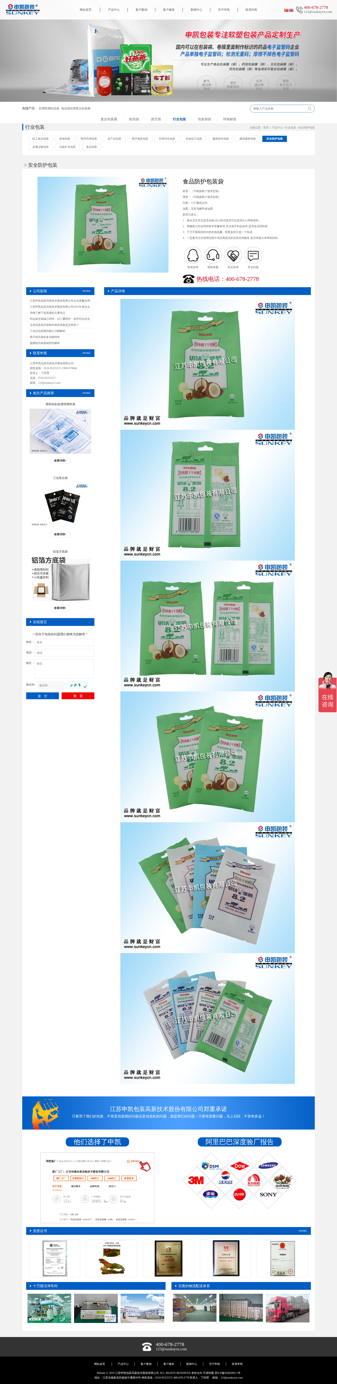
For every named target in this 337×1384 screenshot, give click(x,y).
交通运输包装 (40, 146)
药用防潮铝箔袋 (49, 108)
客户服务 (169, 9)
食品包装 (91, 146)
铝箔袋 (134, 119)
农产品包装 (114, 138)
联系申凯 (251, 9)
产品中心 (114, 9)
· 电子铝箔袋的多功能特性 (44, 337)
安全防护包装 (306, 127)
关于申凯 (224, 9)
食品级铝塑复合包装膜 (75, 108)
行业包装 (179, 119)
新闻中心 (196, 9)
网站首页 (85, 9)
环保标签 (229, 119)
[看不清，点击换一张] (77, 685)
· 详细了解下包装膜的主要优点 (46, 312)
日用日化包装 (167, 138)
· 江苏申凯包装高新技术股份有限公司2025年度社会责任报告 (61, 306)
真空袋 (156, 119)
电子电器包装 (140, 138)
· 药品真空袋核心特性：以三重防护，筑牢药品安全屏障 (61, 318)
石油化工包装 (194, 138)
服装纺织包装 (221, 138)
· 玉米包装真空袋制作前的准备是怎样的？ (53, 324)
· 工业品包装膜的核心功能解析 (46, 331)
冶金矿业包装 (67, 146)
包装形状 (204, 119)
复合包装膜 (109, 119)
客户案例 (141, 9)
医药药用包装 (89, 138)
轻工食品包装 (40, 138)
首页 (266, 127)
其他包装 (64, 138)
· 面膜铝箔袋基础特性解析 (44, 343)
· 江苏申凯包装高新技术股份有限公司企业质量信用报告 (61, 300)
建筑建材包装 (247, 138)
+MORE (86, 291)
